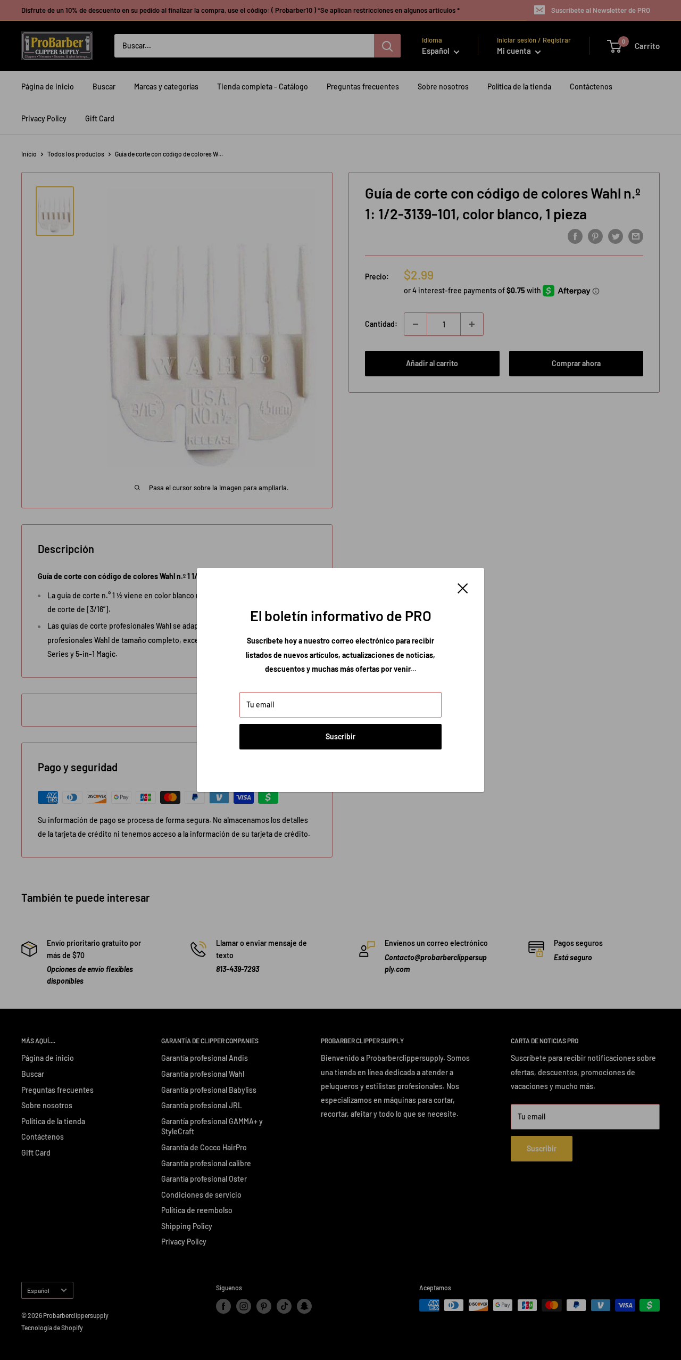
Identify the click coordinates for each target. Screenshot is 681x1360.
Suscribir (340, 736)
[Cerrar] (463, 588)
